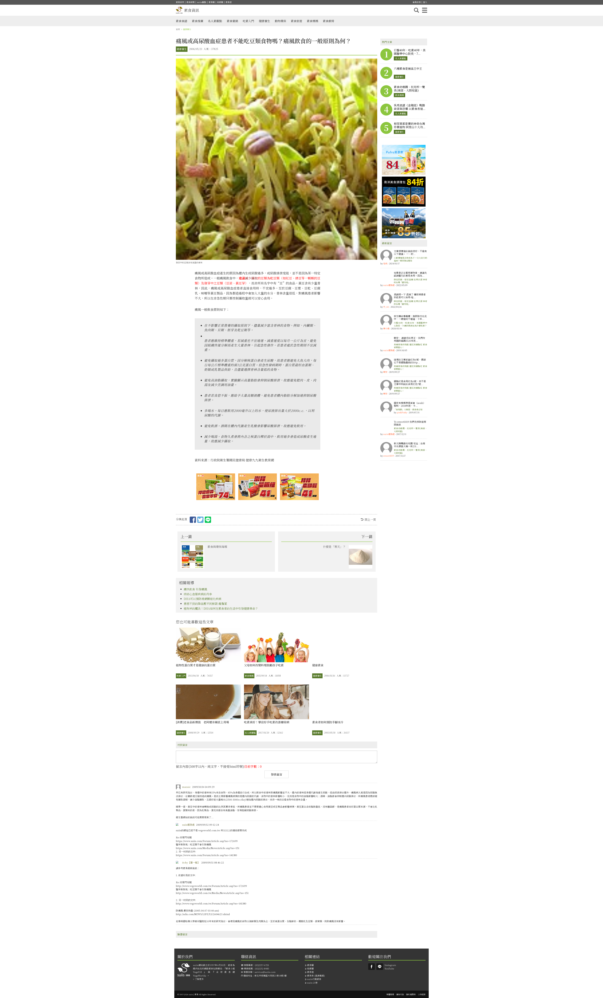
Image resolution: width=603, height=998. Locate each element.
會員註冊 (417, 2)
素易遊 (228, 2)
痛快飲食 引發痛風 (195, 589)
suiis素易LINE (379, 966)
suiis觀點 (201, 2)
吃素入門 (248, 21)
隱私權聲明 (411, 994)
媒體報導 (390, 994)
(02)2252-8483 (262, 968)
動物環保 (280, 21)
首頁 (178, 29)
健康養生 (264, 21)
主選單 (424, 10)
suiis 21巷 (312, 982)
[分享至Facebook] (193, 520)
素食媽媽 (312, 21)
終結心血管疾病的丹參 (198, 594)
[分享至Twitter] (200, 520)
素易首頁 (180, 2)
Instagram (390, 965)
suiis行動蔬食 (314, 979)
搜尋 (416, 10)
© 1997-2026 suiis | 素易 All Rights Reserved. (196, 994)
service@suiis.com (265, 972)
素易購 (212, 2)
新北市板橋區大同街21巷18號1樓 (271, 975)
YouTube (389, 968)
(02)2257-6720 (262, 965)
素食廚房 (328, 21)
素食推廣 (197, 21)
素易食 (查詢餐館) (316, 975)
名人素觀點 (215, 21)
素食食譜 (181, 21)
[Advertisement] (403, 511)
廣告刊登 (400, 994)
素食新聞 (190, 2)
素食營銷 (232, 21)
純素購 (220, 2)
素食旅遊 (296, 21)
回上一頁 (370, 519)
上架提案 (422, 994)
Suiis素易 (371, 966)
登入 (425, 2)
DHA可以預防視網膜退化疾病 (202, 599)
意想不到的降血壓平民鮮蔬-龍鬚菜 (205, 603)
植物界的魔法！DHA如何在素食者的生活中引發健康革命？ (221, 608)
